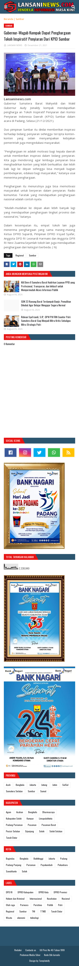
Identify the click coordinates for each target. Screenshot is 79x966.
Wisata (9, 917)
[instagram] (25, 452)
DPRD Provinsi (60, 892)
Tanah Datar (11, 837)
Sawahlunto (11, 871)
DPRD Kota (44, 892)
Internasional (36, 898)
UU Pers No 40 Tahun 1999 (52, 950)
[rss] (68, 452)
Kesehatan (52, 898)
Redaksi (18, 950)
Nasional (66, 898)
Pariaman (30, 865)
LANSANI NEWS (14, 45)
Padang (63, 858)
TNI (33, 911)
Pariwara (24, 905)
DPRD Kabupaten (25, 892)
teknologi (34, 917)
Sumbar (20, 19)
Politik (50, 905)
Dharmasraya (48, 812)
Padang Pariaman (14, 824)
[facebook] (10, 452)
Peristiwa (38, 905)
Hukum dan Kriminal (15, 898)
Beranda (8, 19)
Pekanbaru (63, 865)
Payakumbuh (47, 865)
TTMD (43, 911)
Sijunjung (29, 831)
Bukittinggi (38, 858)
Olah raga (10, 905)
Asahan (19, 812)
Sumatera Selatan (14, 791)
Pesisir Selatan (13, 831)
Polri (60, 905)
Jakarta (33, 784)
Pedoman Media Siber (30, 955)
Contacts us (30, 950)
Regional (20, 255)
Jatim (54, 784)
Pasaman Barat (49, 824)
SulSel (65, 784)
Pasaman (32, 824)
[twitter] (39, 452)
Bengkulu (20, 784)
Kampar (30, 818)
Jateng (44, 784)
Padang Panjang (13, 865)
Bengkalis (32, 812)
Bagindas (10, 858)
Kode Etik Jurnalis (52, 955)
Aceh (8, 784)
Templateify (44, 960)
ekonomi (21, 917)
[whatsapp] (54, 452)
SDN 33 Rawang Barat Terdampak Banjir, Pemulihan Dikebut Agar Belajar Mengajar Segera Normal (46, 303)
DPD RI (9, 892)
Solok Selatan (55, 831)
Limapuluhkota (45, 818)
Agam (8, 812)
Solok (41, 831)
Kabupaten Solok (13, 818)
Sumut (43, 791)
